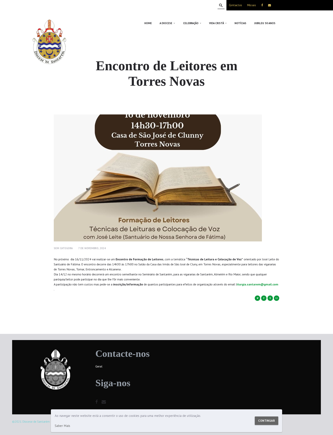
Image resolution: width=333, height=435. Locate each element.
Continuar (266, 420)
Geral (98, 366)
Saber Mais (62, 426)
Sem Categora (63, 248)
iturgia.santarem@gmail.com (257, 284)
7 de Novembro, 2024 (92, 248)
